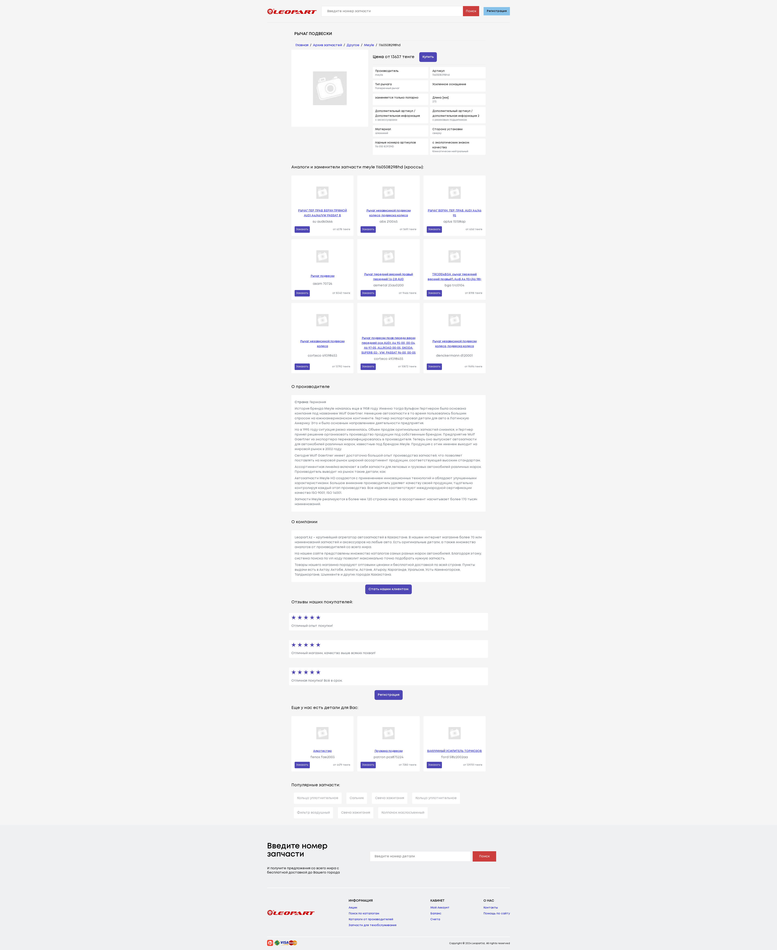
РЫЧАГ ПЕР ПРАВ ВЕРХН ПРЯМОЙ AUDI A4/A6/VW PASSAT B (322, 213)
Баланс (435, 913)
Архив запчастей (327, 45)
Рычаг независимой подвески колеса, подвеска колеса (388, 213)
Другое (353, 45)
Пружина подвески (389, 751)
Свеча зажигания (389, 798)
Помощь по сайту (496, 913)
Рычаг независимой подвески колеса (322, 343)
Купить (428, 56)
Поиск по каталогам (364, 913)
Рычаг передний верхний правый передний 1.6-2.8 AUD (388, 277)
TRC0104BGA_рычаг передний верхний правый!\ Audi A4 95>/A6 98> (454, 277)
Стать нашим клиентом (388, 589)
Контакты (490, 907)
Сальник (357, 798)
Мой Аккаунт (439, 907)
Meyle (369, 45)
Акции (353, 907)
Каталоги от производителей (371, 919)
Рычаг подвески (322, 276)
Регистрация (497, 11)
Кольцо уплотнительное (317, 798)
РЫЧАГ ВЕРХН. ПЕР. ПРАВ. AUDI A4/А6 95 (454, 213)
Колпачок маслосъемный (402, 812)
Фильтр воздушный (313, 812)
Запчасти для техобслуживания (372, 925)
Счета (435, 919)
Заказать (302, 229)
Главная (301, 45)
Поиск (471, 11)
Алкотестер (322, 751)
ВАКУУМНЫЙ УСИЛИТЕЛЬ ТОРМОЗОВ (454, 751)
